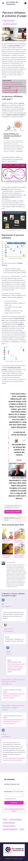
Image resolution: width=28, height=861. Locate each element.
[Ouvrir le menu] (25, 3)
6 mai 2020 (9, 654)
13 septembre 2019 (6, 606)
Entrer (19, 460)
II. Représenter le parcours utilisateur (12, 84)
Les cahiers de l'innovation (12, 3)
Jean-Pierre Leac (10, 562)
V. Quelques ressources (9, 92)
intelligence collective (9, 826)
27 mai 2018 (4, 710)
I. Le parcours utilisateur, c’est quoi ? (12, 82)
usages (22, 829)
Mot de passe (7, 791)
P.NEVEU (4, 734)
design (5, 819)
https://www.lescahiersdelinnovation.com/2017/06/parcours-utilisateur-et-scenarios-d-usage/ (14, 695)
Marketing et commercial (9, 24)
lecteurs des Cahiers (8, 20)
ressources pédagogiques (10, 829)
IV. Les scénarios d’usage (9, 90)
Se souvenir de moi (11, 798)
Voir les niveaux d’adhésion (13, 511)
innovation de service (8, 822)
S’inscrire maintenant (10, 809)
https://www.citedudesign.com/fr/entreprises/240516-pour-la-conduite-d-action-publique (16, 665)
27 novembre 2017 (6, 736)
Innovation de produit (15, 819)
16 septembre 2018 (6, 684)
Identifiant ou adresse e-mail (11, 784)
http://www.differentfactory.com (11, 742)
